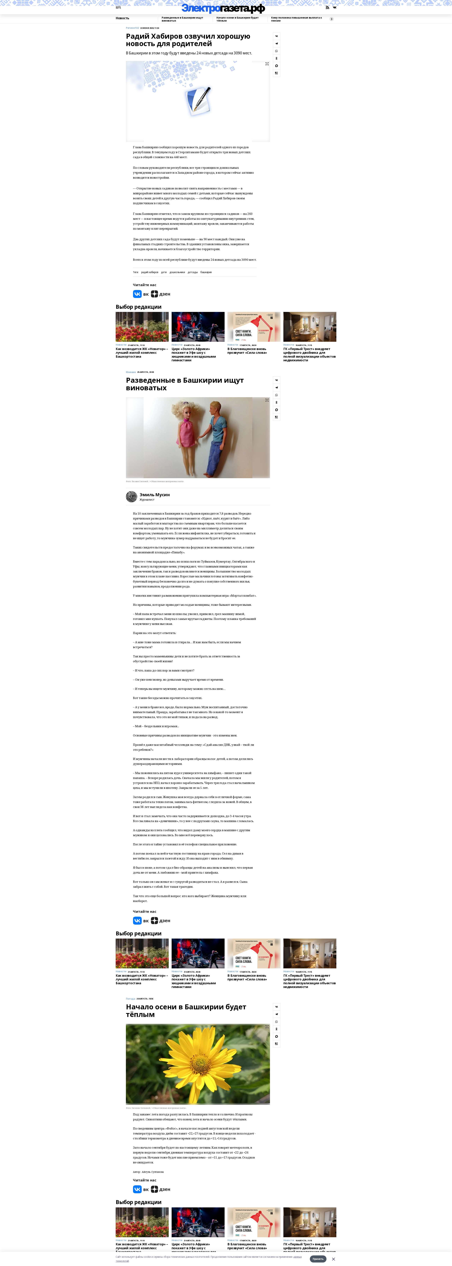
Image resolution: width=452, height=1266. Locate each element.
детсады (193, 272)
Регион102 (132, 27)
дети (163, 272)
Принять (318, 1259)
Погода (130, 998)
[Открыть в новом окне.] (141, 294)
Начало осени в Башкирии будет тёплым (237, 19)
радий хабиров (149, 272)
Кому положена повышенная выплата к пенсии (296, 19)
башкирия (206, 272)
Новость (122, 18)
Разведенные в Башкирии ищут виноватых (182, 19)
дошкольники (177, 272)
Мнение (131, 372)
